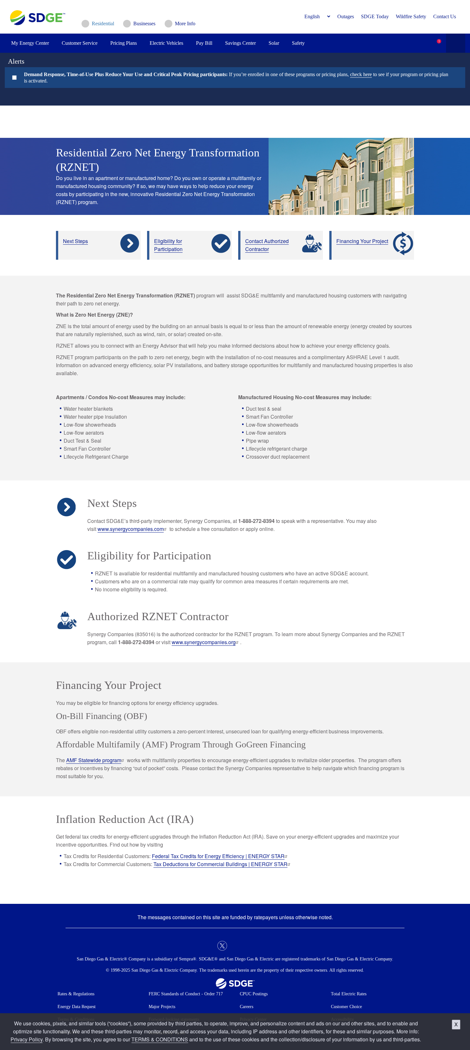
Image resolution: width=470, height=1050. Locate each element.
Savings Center (240, 43)
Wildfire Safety (411, 16)
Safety (298, 43)
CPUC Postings (254, 993)
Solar (274, 43)
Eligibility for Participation (168, 245)
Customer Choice (346, 1006)
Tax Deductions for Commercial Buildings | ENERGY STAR (220, 864)
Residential (103, 23)
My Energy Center (30, 43)
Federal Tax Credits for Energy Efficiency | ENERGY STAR (218, 856)
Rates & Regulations (76, 993)
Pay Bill (204, 43)
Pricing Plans (123, 43)
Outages (345, 16)
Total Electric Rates (348, 993)
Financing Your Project (362, 241)
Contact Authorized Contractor (267, 245)
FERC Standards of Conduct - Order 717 (186, 993)
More (230, 77)
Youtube (260, 946)
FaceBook (209, 946)
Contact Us (444, 16)
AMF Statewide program (93, 760)
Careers (246, 1006)
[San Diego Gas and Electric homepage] (38, 23)
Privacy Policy (27, 1039)
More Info (185, 23)
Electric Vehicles (166, 43)
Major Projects (162, 1006)
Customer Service (80, 43)
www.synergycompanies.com (131, 529)
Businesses (144, 23)
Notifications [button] (433, 38)
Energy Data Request (77, 1006)
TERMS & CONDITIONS (159, 1039)
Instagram (248, 946)
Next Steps (75, 241)
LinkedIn (235, 946)
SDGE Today (375, 16)
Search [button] (455, 43)
